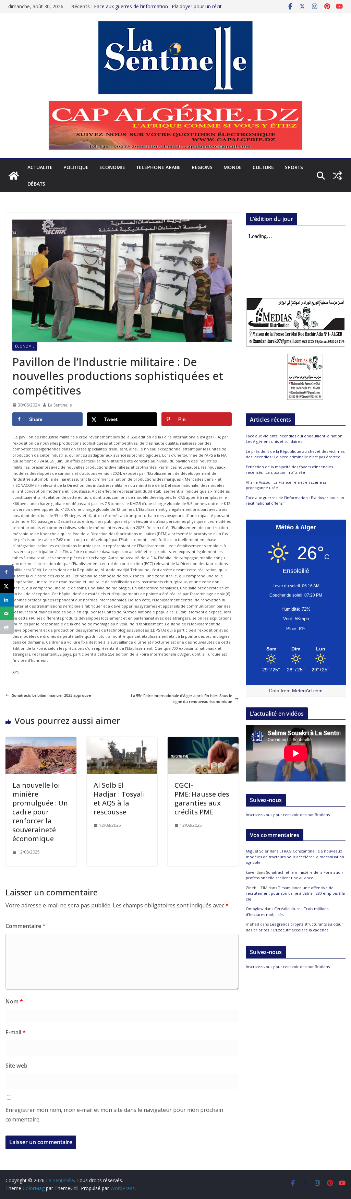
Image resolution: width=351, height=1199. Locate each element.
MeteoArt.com (307, 690)
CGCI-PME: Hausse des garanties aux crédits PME (201, 798)
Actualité (39, 167)
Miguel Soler (257, 851)
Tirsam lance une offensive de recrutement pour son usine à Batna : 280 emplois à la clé (295, 893)
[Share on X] (7, 586)
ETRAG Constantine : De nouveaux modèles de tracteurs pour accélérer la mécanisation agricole (295, 856)
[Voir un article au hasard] (337, 175)
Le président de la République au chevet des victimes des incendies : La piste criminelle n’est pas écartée (295, 454)
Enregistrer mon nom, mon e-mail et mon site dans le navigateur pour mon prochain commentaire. (114, 1115)
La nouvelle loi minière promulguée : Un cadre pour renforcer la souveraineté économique (40, 811)
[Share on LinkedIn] (7, 600)
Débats (36, 183)
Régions (202, 167)
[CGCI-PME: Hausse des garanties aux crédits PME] (203, 739)
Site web (16, 1065)
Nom (14, 1001)
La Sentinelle (60, 405)
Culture (263, 167)
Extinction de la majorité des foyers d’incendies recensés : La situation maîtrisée (289, 469)
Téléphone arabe (158, 167)
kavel (250, 872)
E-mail (15, 1032)
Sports (294, 167)
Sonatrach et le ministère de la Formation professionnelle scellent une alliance (294, 875)
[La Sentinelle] (13, 175)
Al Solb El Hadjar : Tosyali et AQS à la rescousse (119, 798)
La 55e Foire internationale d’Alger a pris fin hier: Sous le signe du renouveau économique (181, 698)
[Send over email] (7, 613)
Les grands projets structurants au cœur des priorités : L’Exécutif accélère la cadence (294, 926)
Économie (112, 167)
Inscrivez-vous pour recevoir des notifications (288, 814)
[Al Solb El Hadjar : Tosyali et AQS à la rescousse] (122, 739)
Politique (75, 167)
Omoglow (255, 908)
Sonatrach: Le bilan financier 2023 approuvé (51, 695)
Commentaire (25, 926)
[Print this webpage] (7, 627)
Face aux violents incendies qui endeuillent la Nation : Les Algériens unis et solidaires (295, 438)
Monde (232, 167)
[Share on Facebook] (7, 572)
